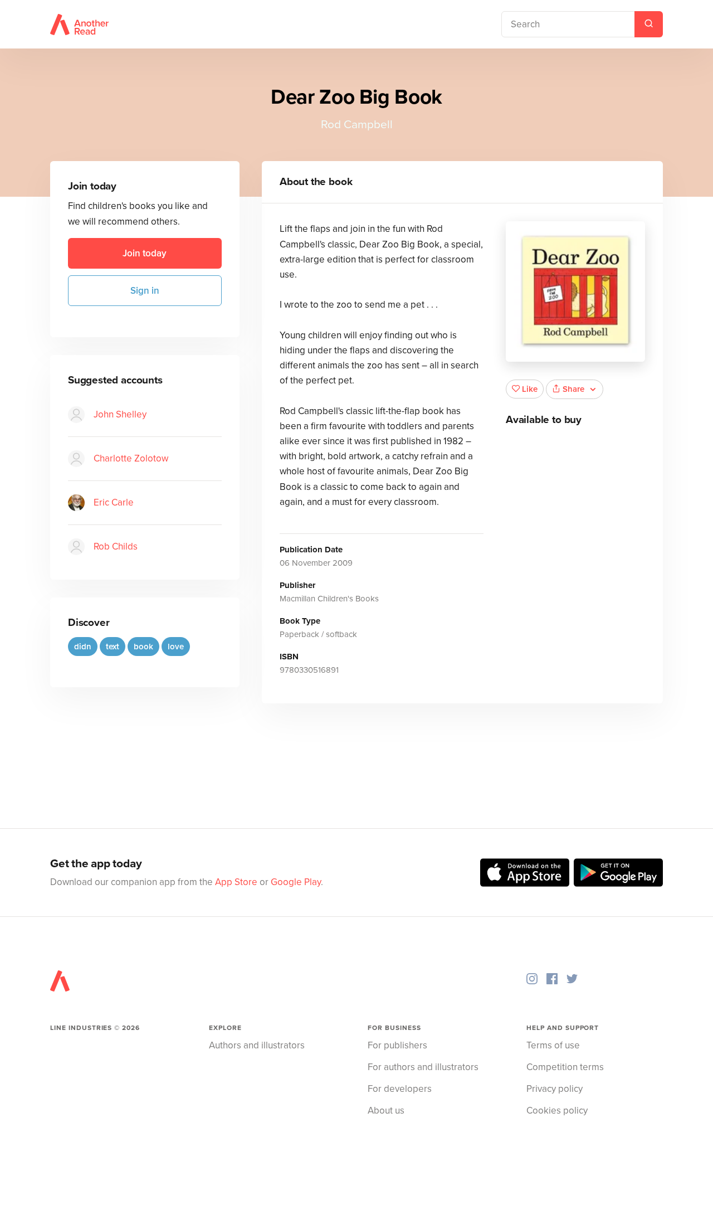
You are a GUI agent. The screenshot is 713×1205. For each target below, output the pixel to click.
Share (573, 389)
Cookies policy (557, 1110)
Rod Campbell (357, 125)
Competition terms (565, 1067)
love (176, 647)
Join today (145, 253)
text (112, 647)
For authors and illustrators (423, 1067)
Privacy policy (554, 1089)
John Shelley (120, 414)
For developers (400, 1089)
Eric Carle (114, 502)
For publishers (397, 1045)
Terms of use (553, 1045)
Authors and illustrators (257, 1045)
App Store (236, 882)
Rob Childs (116, 546)
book (143, 647)
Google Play (296, 882)
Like (530, 389)
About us (386, 1110)
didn (82, 647)
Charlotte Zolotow (131, 458)
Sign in (144, 291)
